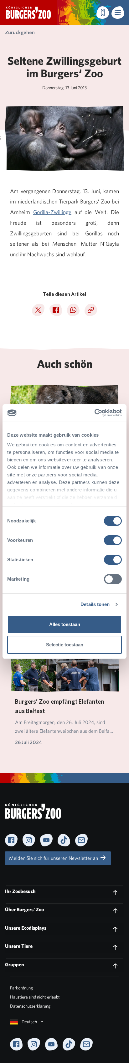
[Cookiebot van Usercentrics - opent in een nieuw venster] (94, 413)
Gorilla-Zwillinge (52, 212)
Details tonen (95, 604)
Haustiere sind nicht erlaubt (35, 997)
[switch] (113, 540)
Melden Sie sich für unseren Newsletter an (54, 858)
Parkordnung (21, 988)
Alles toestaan (64, 624)
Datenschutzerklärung (30, 1006)
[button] (117, 12)
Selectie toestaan (64, 644)
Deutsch (29, 1021)
